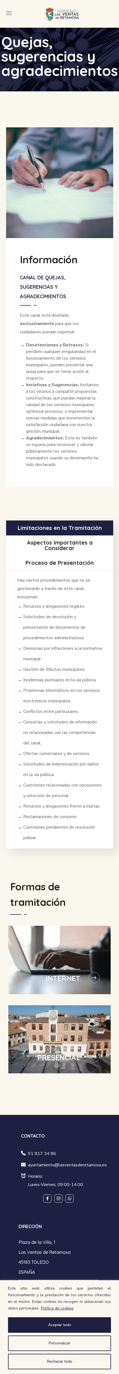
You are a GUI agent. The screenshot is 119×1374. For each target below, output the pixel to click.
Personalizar (59, 1343)
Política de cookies (57, 1308)
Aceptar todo (59, 1324)
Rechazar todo (59, 1361)
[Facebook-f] (47, 1198)
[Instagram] (58, 1198)
